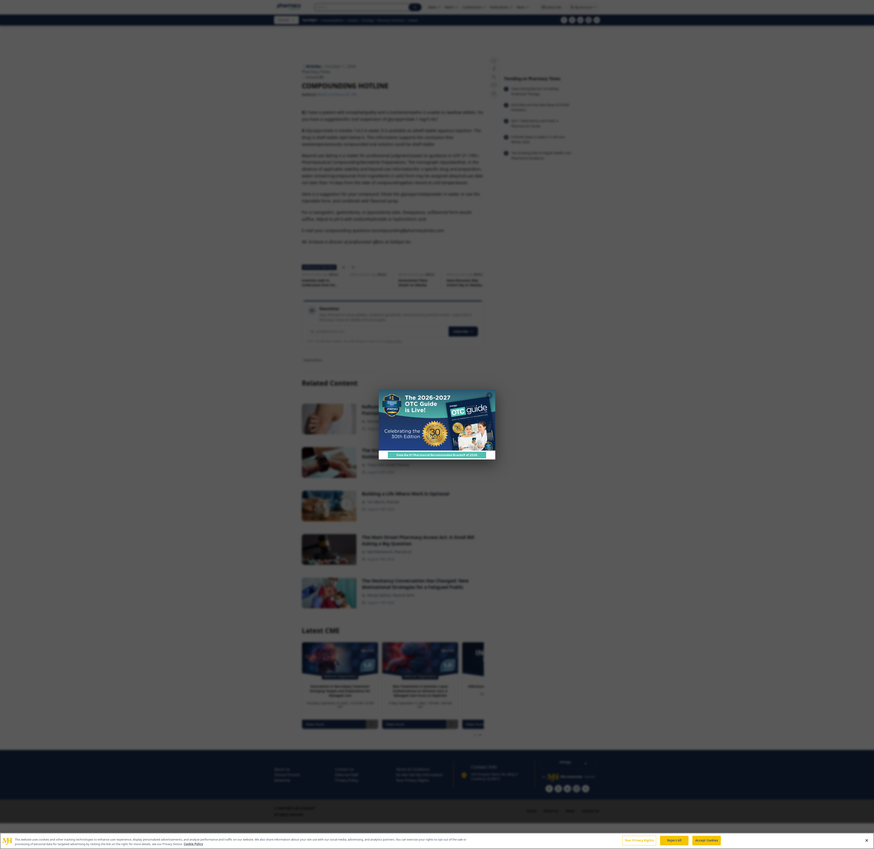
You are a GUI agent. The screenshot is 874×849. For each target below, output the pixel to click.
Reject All (674, 840)
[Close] (867, 840)
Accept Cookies (706, 840)
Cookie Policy (193, 844)
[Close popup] (489, 395)
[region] (437, 841)
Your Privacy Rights (639, 840)
